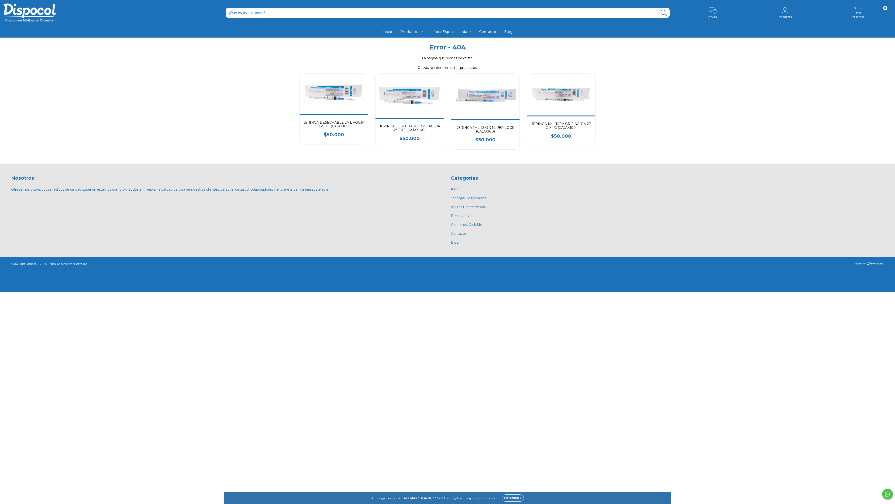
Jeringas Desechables (468, 198)
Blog (508, 32)
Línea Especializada (449, 32)
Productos (410, 32)
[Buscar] (663, 12)
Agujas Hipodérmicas (468, 207)
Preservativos (462, 216)
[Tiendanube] (869, 264)
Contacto (487, 32)
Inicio (387, 32)
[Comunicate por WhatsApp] (887, 494)
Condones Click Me (466, 225)
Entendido (513, 498)
